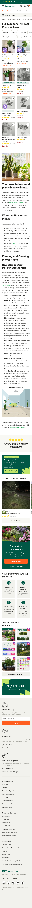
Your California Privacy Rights (11, 861)
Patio (15, 243)
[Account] (24, 6)
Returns (4, 851)
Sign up (16, 723)
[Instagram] (4, 883)
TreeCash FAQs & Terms (9, 832)
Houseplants (6, 285)
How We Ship (6, 826)
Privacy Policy (6, 844)
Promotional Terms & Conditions (12, 864)
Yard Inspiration (7, 807)
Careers (4, 787)
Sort (15, 32)
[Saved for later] (13, 42)
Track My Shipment (8, 768)
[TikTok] (8, 883)
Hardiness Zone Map (8, 829)
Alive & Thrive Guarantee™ (10, 848)
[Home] (10, 6)
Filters (7, 32)
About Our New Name (9, 835)
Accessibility (6, 857)
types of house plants (17, 427)
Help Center (6, 822)
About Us (5, 784)
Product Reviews (7, 800)
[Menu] (3, 6)
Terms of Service (7, 854)
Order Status (6, 816)
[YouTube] (18, 883)
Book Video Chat (16, 561)
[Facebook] (13, 883)
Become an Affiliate (8, 804)
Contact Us (5, 748)
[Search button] (21, 6)
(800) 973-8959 (17, 566)
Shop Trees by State (8, 794)
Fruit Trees (20, 11)
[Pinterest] (22, 883)
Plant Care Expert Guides (10, 791)
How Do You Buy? (11, 471)
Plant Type (23, 32)
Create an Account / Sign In (10, 772)
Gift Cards (5, 797)
